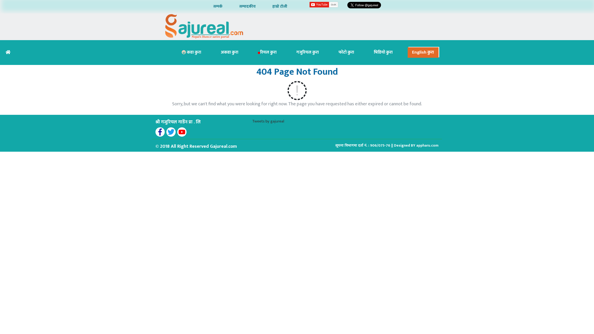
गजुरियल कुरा (307, 52)
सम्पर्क (218, 6)
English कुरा (423, 52)
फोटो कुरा (346, 52)
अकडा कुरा (229, 52)
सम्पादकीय (247, 6)
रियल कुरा (268, 52)
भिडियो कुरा (383, 52)
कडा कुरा (193, 52)
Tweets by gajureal (268, 121)
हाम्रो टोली (279, 6)
